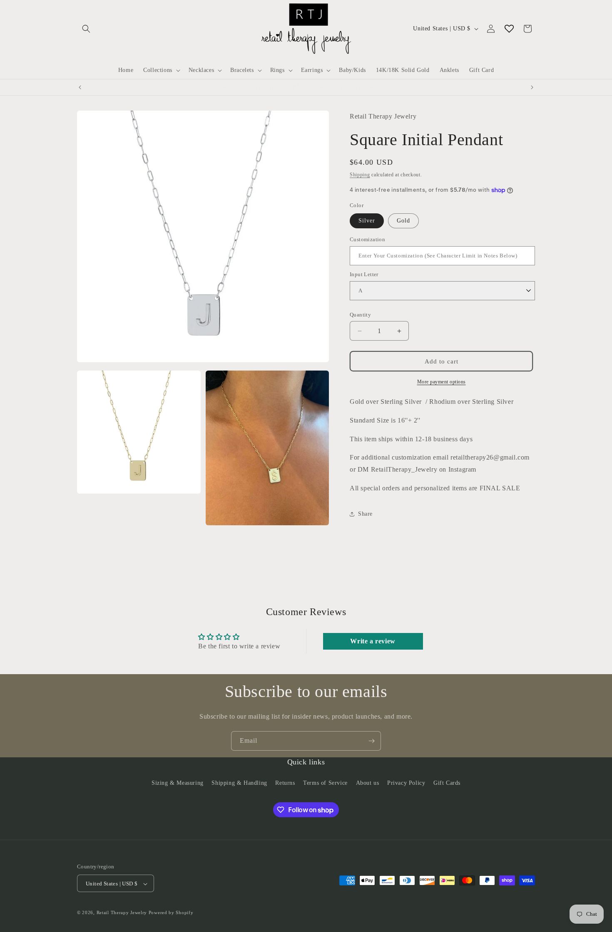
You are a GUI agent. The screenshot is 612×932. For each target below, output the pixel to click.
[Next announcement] (532, 87)
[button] (86, 29)
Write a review (372, 641)
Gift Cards (446, 782)
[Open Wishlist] (509, 29)
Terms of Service (325, 782)
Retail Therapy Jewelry (122, 912)
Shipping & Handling (239, 782)
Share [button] (365, 514)
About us (367, 782)
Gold (403, 221)
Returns (285, 782)
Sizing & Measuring (178, 782)
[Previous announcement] (80, 87)
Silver (366, 221)
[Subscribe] (371, 741)
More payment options (441, 382)
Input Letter (364, 274)
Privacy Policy (406, 782)
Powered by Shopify (171, 912)
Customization (367, 239)
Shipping (360, 174)
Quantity (360, 314)
